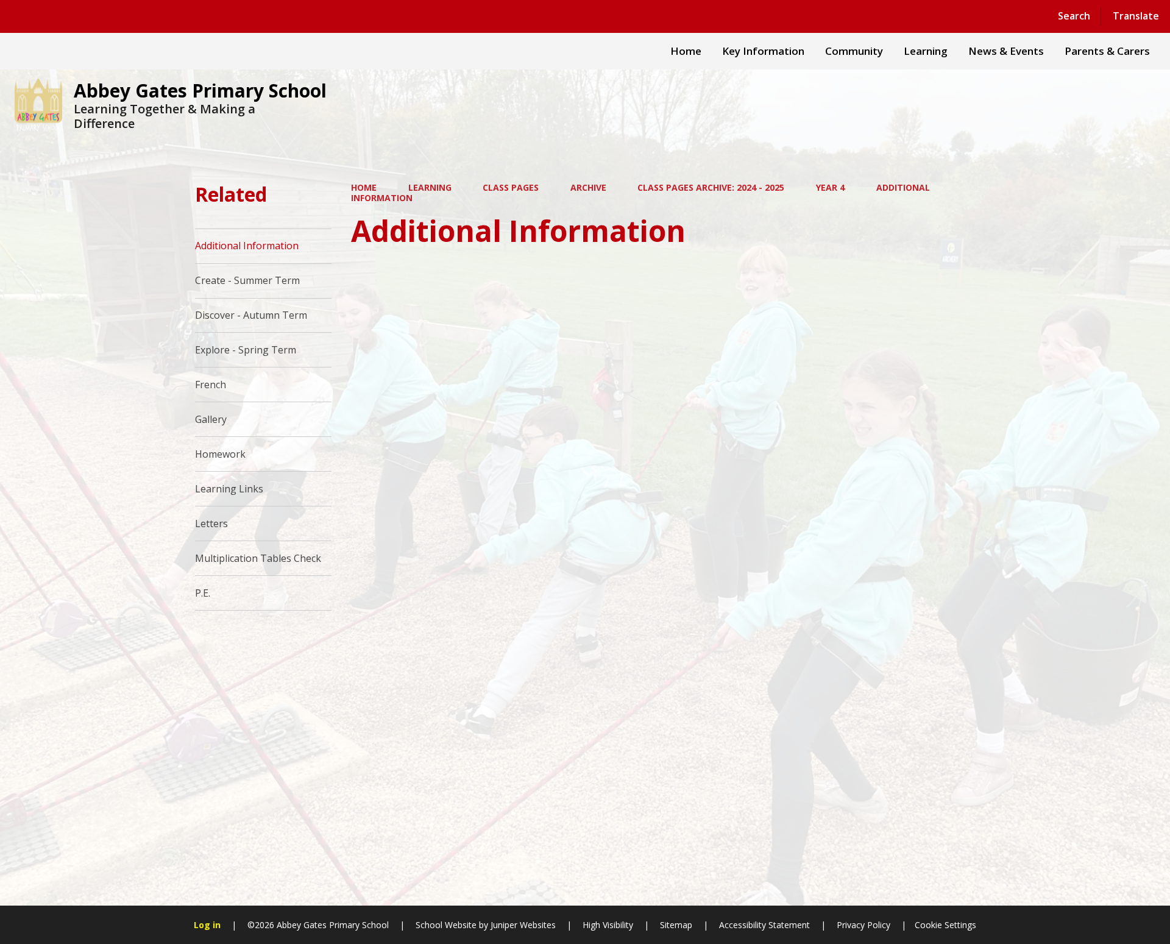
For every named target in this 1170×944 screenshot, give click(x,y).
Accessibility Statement (764, 925)
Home (364, 187)
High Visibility (608, 925)
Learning (430, 187)
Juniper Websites (522, 925)
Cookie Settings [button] (945, 925)
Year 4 (830, 187)
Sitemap (676, 925)
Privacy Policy (863, 925)
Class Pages (511, 187)
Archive (588, 187)
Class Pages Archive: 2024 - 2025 (710, 187)
